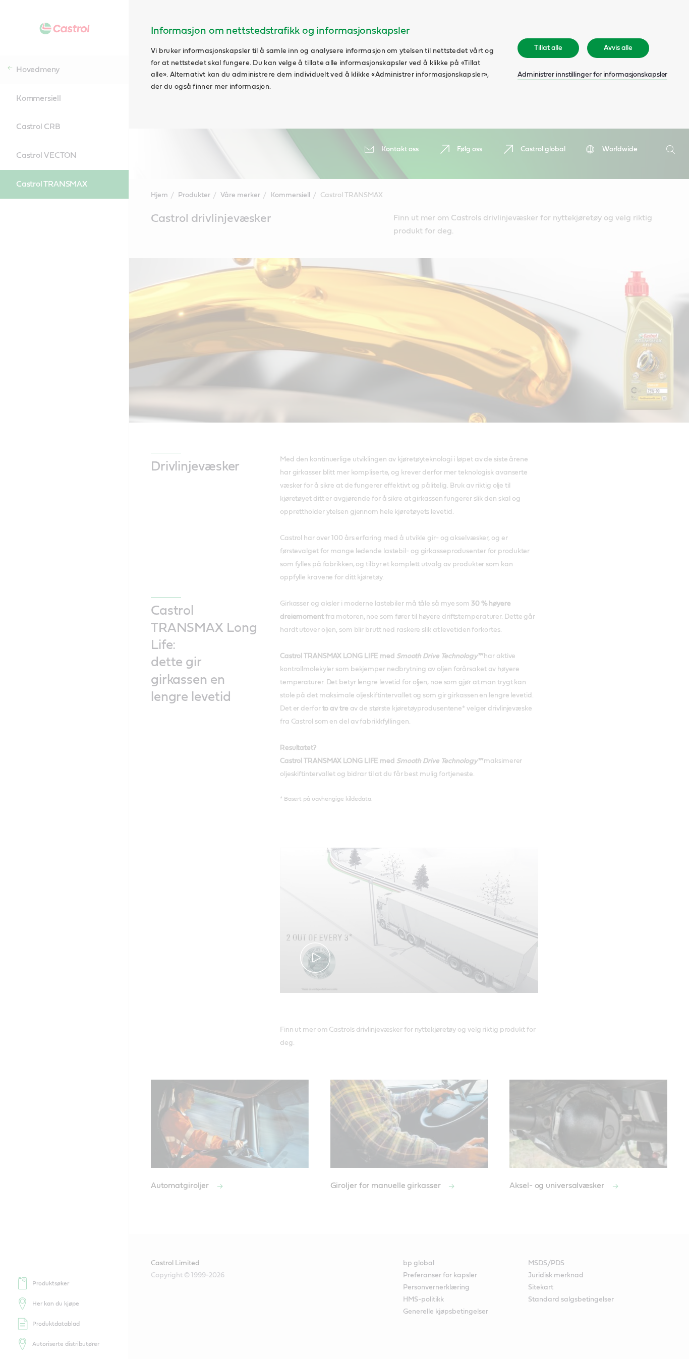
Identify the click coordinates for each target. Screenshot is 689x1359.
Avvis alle (618, 47)
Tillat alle (548, 47)
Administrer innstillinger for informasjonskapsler (592, 74)
